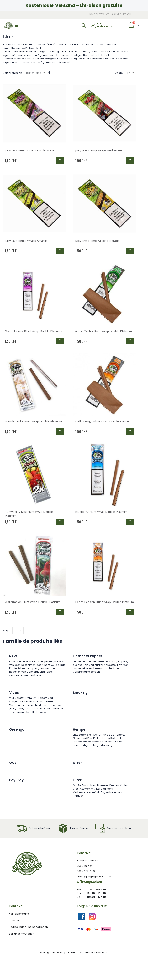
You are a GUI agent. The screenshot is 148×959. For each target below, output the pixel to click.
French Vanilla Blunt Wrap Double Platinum (33, 421)
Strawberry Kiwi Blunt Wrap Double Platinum (29, 514)
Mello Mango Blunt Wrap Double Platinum (103, 421)
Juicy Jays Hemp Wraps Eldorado (97, 240)
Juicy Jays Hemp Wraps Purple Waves (30, 150)
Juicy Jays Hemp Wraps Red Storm (98, 150)
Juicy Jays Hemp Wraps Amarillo (26, 240)
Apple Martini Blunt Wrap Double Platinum (103, 331)
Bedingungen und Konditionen (28, 927)
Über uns (14, 920)
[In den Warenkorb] (60, 160)
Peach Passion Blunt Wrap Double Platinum (104, 602)
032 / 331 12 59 (86, 871)
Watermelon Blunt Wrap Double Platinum (32, 602)
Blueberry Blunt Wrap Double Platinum (101, 511)
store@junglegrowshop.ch (94, 876)
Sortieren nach (12, 73)
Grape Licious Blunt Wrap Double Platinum (33, 331)
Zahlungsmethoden (21, 934)
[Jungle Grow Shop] (9, 25)
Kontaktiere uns (19, 914)
